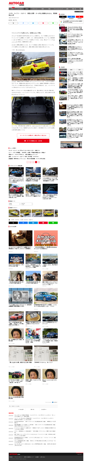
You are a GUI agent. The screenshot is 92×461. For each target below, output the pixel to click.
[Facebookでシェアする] (23, 23)
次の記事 (43, 409)
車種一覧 (74, 8)
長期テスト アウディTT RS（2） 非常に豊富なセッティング (23, 154)
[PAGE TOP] (79, 454)
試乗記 (26, 8)
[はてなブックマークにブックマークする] (33, 23)
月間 (79, 69)
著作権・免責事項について (29, 457)
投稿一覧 (32, 409)
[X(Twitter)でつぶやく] (13, 23)
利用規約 (11, 457)
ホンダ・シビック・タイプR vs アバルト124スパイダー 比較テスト (24, 150)
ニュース (19, 8)
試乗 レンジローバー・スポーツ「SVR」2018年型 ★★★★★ (24, 156)
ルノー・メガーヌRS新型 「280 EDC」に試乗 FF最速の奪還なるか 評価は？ (27, 152)
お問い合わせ (42, 457)
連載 (67, 8)
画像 (43, 8)
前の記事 (21, 409)
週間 (71, 69)
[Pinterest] (43, 23)
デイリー (63, 69)
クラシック (34, 8)
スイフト (15, 20)
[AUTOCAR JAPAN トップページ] (9, 219)
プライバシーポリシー (18, 457)
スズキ (10, 20)
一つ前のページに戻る (15, 406)
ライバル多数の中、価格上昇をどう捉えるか (35, 135)
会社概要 (37, 457)
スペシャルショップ (58, 8)
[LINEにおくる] (53, 23)
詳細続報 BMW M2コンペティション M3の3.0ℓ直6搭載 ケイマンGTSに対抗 (27, 158)
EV (12, 8)
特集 (49, 8)
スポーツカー (35, 125)
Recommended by (48, 402)
